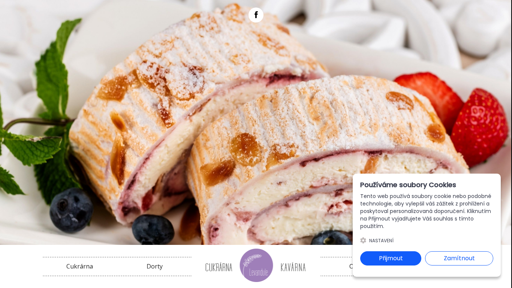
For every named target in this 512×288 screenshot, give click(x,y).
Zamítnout (459, 258)
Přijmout (391, 258)
